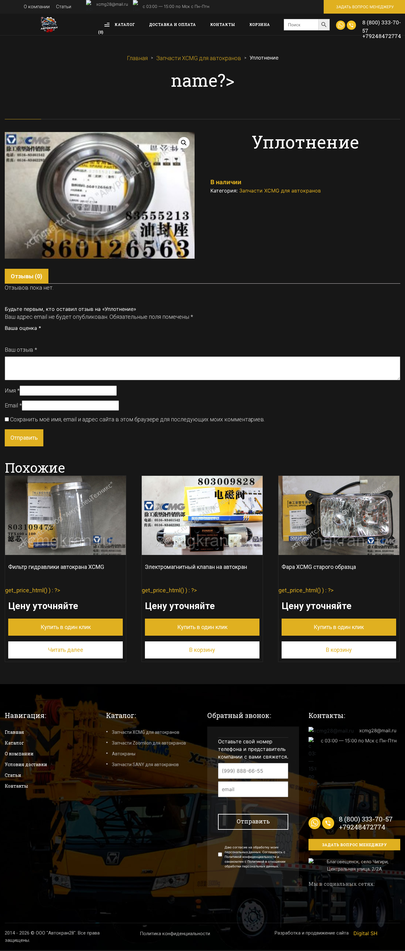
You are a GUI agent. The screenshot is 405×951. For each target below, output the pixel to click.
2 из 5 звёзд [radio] (14, 337)
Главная (137, 58)
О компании (37, 6)
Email (13, 405)
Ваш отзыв (21, 349)
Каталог (124, 24)
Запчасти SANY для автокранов (145, 764)
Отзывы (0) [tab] (26, 276)
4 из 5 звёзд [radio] (28, 337)
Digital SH (365, 933)
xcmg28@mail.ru (112, 4)
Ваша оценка (23, 328)
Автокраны (123, 753)
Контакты (222, 24)
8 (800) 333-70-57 (381, 26)
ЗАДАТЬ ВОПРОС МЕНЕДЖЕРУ (365, 6)
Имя (12, 390)
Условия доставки (26, 764)
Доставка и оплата (172, 24)
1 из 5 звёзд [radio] (7, 337)
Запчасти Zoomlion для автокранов (149, 743)
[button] (184, 142)
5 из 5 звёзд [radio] (35, 337)
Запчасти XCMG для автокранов (198, 58)
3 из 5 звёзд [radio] (21, 337)
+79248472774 (381, 36)
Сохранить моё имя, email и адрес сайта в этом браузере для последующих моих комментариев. (137, 419)
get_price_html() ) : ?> (54, 597)
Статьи (63, 6)
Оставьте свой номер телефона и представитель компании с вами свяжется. (253, 749)
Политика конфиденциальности (175, 933)
